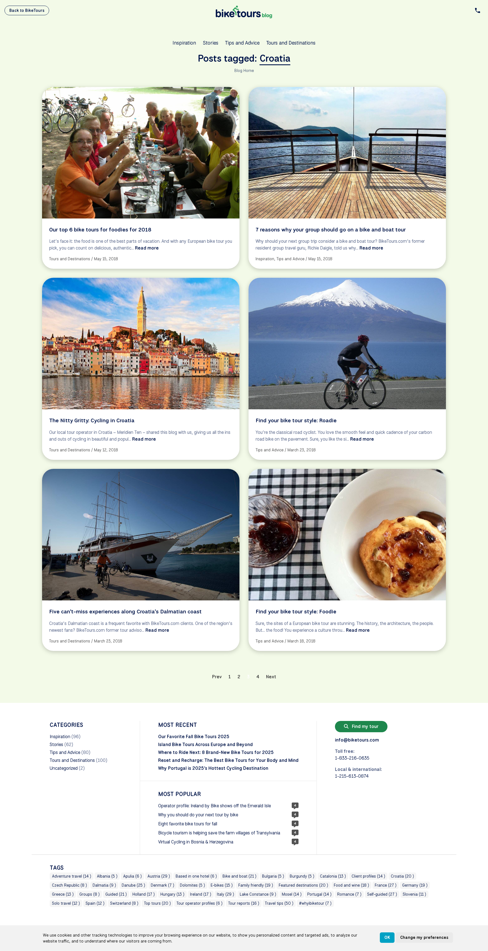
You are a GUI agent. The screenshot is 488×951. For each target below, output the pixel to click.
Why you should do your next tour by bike (198, 815)
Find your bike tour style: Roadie (296, 420)
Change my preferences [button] (424, 937)
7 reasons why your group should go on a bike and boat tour (331, 229)
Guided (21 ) (116, 894)
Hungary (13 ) (172, 894)
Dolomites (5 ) (192, 885)
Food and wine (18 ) (351, 885)
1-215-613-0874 (352, 776)
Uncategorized (64, 768)
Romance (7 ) (349, 894)
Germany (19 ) (415, 885)
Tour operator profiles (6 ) (200, 903)
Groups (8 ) (89, 894)
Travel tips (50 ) (279, 903)
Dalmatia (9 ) (104, 885)
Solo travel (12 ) (66, 903)
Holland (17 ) (143, 894)
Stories (210, 42)
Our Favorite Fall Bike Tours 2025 (193, 737)
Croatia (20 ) (402, 876)
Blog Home (244, 70)
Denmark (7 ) (162, 885)
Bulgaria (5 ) (273, 876)
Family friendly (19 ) (255, 885)
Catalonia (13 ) (333, 876)
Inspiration (184, 42)
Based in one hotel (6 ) (196, 876)
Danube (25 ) (133, 885)
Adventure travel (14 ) (71, 876)
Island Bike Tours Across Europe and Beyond (205, 744)
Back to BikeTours (26, 10)
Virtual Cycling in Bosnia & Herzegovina (195, 842)
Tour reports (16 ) (243, 903)
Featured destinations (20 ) (303, 885)
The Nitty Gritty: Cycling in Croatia (91, 420)
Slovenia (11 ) (414, 894)
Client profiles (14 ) (368, 876)
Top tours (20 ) (157, 903)
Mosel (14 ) (292, 894)
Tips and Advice (242, 42)
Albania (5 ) (107, 876)
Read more (147, 248)
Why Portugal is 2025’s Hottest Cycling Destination (213, 768)
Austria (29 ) (158, 876)
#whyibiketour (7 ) (315, 903)
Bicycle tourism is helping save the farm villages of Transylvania (219, 833)
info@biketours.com (357, 740)
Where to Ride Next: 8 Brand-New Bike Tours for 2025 (216, 752)
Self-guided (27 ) (382, 894)
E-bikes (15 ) (222, 885)
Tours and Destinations (290, 42)
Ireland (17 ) (200, 894)
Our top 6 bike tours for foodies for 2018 (100, 229)
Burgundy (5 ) (302, 876)
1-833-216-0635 (352, 758)
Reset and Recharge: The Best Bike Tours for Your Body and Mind (228, 760)
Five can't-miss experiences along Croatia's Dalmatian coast (125, 611)
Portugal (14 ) (319, 894)
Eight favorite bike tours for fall (187, 824)
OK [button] (387, 937)
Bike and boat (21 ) (239, 876)
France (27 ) (385, 885)
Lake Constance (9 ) (258, 894)
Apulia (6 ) (132, 876)
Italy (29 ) (225, 894)
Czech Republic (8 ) (69, 885)
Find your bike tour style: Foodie (296, 611)
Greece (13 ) (63, 894)
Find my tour (364, 726)
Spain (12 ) (95, 903)
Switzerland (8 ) (124, 903)
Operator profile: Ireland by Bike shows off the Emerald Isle (214, 806)
